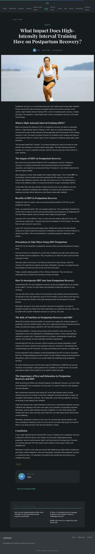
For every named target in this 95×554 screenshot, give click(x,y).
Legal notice (81, 537)
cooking (28, 8)
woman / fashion (87, 8)
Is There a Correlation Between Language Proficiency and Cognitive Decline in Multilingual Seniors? (63, 514)
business (21, 8)
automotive (12, 8)
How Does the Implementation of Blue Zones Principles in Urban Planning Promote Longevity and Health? (29, 514)
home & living (52, 8)
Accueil (15, 19)
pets (65, 8)
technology (79, 8)
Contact (89, 537)
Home (5, 8)
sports (71, 8)
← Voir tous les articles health (25, 489)
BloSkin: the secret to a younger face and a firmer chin (63, 521)
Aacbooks (7, 537)
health (46, 8)
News (60, 8)
